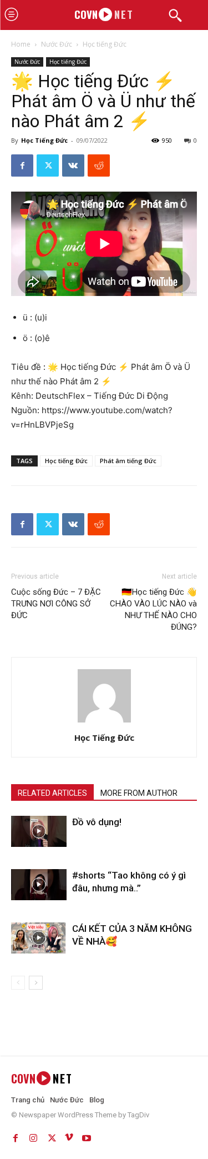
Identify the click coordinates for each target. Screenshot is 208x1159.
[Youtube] (86, 1135)
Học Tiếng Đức (44, 140)
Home (21, 44)
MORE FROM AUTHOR (138, 793)
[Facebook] (22, 165)
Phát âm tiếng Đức (128, 460)
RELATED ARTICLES (52, 793)
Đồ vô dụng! (96, 821)
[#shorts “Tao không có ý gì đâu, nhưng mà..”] (39, 884)
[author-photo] (104, 722)
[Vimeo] (68, 1135)
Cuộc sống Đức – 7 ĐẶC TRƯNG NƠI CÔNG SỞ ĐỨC (56, 603)
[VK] (73, 165)
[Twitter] (48, 165)
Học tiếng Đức (104, 44)
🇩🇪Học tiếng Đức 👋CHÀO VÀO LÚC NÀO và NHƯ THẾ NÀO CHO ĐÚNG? (153, 609)
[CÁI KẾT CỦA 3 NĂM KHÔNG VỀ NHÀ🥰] (39, 938)
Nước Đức (56, 44)
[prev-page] (18, 983)
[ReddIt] (99, 165)
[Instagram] (33, 1135)
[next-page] (36, 983)
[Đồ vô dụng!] (39, 831)
